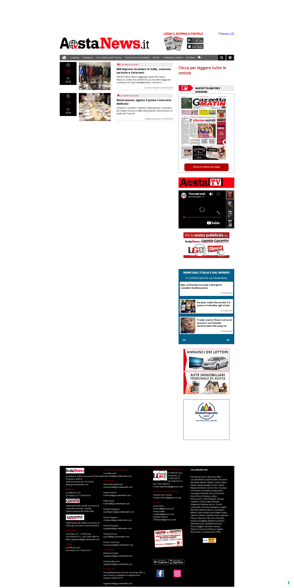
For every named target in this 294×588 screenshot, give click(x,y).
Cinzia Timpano (154, 87)
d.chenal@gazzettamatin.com (117, 495)
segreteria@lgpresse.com (171, 486)
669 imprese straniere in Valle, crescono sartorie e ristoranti (144, 70)
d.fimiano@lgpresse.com (164, 519)
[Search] (221, 57)
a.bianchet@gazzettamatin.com (118, 487)
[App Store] (195, 46)
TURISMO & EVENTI (173, 57)
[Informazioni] (199, 57)
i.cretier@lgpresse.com (163, 514)
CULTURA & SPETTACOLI (109, 57)
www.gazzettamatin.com (77, 484)
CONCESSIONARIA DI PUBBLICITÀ (168, 469)
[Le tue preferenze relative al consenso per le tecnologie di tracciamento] (289, 583)
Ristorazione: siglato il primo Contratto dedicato (144, 101)
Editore (70, 489)
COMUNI (74, 57)
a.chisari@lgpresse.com (170, 497)
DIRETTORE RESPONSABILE (115, 469)
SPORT (156, 57)
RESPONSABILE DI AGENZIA (165, 491)
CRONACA (88, 57)
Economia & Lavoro (129, 64)
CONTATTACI (109, 568)
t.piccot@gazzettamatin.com (116, 536)
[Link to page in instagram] (177, 575)
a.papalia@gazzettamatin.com (117, 528)
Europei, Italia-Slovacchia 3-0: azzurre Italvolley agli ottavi (214, 304)
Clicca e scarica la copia (206, 166)
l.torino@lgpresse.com (163, 508)
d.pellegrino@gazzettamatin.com (118, 511)
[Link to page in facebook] (160, 573)
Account (156, 502)
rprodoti (157, 118)
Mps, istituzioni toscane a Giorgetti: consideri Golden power (201, 286)
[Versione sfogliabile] (173, 41)
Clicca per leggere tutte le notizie (202, 70)
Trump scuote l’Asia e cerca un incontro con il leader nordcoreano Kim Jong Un (214, 322)
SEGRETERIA (109, 549)
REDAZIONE (71, 530)
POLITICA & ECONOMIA (137, 57)
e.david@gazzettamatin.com (116, 503)
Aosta (148, 118)
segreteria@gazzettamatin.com (85, 539)
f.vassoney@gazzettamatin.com (118, 544)
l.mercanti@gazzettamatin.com (117, 476)
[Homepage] (64, 57)
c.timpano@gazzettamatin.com (117, 520)
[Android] (195, 40)
